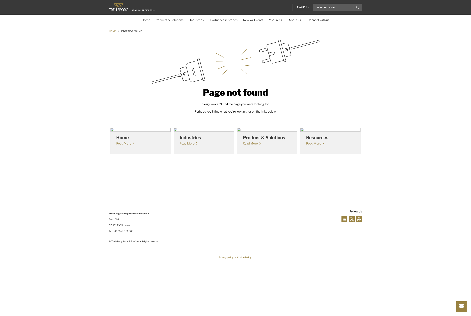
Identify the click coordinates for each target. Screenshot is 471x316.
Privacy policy (226, 257)
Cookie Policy (244, 257)
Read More (123, 143)
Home (112, 31)
